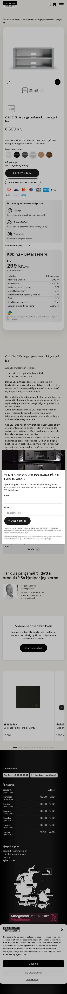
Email (6, 507)
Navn (6, 495)
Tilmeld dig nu (17, 521)
